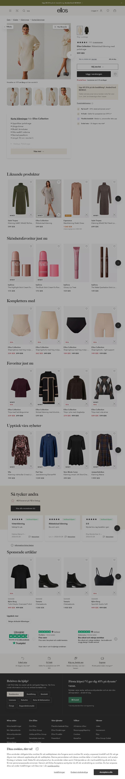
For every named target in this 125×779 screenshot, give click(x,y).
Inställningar (59, 772)
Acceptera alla (106, 772)
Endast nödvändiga (79, 772)
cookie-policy (53, 766)
